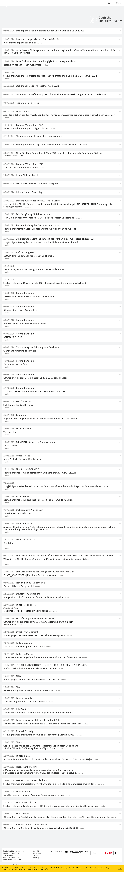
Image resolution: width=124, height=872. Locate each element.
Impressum (37, 853)
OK (120, 868)
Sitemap (36, 857)
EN (121, 3)
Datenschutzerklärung (41, 869)
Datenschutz (37, 855)
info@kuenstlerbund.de (12, 859)
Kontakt (36, 851)
